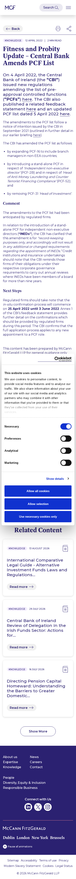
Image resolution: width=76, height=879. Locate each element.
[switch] (66, 439)
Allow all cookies (38, 491)
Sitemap (13, 860)
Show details (55, 478)
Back (16, 29)
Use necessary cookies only (38, 516)
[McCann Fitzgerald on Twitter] (38, 807)
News (34, 757)
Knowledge (12, 767)
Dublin (9, 837)
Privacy (64, 860)
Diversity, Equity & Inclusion (24, 783)
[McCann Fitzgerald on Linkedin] (28, 807)
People (8, 777)
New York (40, 837)
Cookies (48, 866)
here (27, 99)
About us (10, 757)
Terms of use (48, 860)
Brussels (57, 837)
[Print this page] (58, 29)
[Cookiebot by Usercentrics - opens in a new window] (55, 359)
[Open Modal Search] (51, 8)
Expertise (10, 762)
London (23, 837)
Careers (36, 762)
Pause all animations (20, 846)
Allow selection (38, 503)
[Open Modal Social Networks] (69, 29)
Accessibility (29, 860)
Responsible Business (20, 788)
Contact (36, 767)
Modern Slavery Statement (22, 866)
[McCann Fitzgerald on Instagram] (48, 807)
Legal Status (63, 866)
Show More (38, 731)
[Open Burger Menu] (68, 7)
